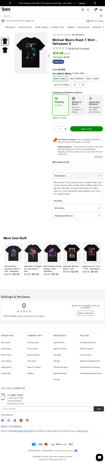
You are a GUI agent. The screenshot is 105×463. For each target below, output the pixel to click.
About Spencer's (33, 355)
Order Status (6, 348)
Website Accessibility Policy (90, 361)
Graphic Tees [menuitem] (57, 27)
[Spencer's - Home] (6, 9)
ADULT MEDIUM (76, 78)
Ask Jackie (57, 355)
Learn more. (82, 431)
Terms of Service (34, 450)
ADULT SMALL (60, 78)
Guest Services (59, 342)
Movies (67, 35)
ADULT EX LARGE (61, 85)
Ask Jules (57, 379)
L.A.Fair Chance (85, 355)
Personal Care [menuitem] (25, 27)
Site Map (57, 361)
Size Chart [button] (80, 73)
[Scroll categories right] (103, 27)
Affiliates (30, 373)
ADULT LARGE (92, 78)
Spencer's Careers (34, 367)
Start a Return (6, 361)
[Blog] (27, 420)
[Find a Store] (82, 9)
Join (99, 409)
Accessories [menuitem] (84, 27)
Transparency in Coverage (89, 367)
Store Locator (32, 348)
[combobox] (52, 16)
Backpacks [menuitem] (10, 27)
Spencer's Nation (60, 348)
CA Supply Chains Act (88, 342)
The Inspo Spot (33, 342)
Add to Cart (86, 129)
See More (58, 200)
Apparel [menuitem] (71, 27)
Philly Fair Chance (86, 348)
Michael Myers (78, 35)
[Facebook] (2, 420)
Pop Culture (57, 35)
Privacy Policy (47, 450)
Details (82, 3)
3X (83, 85)
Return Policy (6, 355)
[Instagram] (8, 420)
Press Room (31, 361)
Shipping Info (6, 367)
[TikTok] (14, 420)
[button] (30, 53)
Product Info (6, 373)
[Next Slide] (48, 55)
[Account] (88, 9)
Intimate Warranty (61, 367)
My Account (5, 342)
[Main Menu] (100, 9)
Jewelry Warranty (60, 373)
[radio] (60, 105)
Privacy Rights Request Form (91, 373)
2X (75, 85)
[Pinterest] (21, 420)
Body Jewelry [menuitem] (42, 27)
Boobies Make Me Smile (21, 431)
